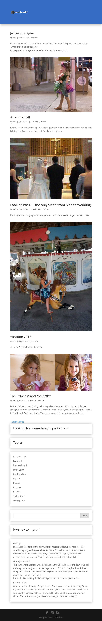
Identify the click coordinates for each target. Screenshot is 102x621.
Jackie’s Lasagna (22, 33)
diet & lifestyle (19, 456)
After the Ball (20, 117)
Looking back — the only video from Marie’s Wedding (50, 205)
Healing (16, 543)
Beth (15, 37)
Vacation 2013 (20, 336)
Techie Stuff (18, 496)
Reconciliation (19, 582)
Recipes (34, 37)
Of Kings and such (21, 561)
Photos (16, 483)
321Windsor (57, 617)
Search (84, 515)
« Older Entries (17, 421)
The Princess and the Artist (30, 396)
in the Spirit (18, 469)
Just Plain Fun (19, 474)
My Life (46, 209)
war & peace (19, 500)
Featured (34, 122)
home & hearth (36, 209)
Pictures (42, 122)
